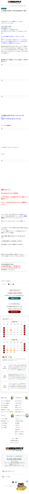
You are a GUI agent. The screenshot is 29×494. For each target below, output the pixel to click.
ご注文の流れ (18, 403)
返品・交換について (19, 411)
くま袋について (19, 415)
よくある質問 (4, 423)
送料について (18, 407)
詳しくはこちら (22, 378)
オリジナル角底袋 (5, 403)
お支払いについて (19, 409)
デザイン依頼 (4, 418)
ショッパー (4, 8)
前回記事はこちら (6, 28)
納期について (18, 405)
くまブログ (17, 427)
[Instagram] (16, 482)
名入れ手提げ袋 (4, 405)
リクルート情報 (14, 438)
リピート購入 (4, 427)
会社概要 (17, 423)
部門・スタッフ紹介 (19, 431)
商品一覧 (3, 397)
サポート (3, 415)
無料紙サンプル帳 (5, 409)
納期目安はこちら (22, 369)
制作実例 (17, 429)
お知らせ (17, 425)
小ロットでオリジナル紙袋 (7, 411)
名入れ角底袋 (4, 407)
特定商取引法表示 (14, 440)
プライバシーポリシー (14, 442)
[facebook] (13, 482)
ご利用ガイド (18, 397)
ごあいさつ (17, 418)
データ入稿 (3, 425)
